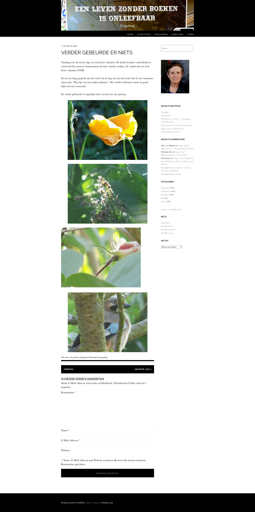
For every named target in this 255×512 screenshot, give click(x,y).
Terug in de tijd (174, 174)
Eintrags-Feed (166, 226)
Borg (163, 167)
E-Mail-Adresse (70, 440)
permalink (103, 357)
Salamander (166, 115)
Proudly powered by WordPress (73, 502)
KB (162, 198)
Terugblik (165, 112)
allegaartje (144, 34)
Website (65, 450)
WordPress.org (167, 233)
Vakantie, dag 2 (143, 369)
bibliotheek (161, 34)
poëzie (190, 34)
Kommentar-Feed (168, 229)
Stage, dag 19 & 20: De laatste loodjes (177, 125)
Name (65, 430)
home (130, 34)
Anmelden (165, 222)
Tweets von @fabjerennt (171, 209)
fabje (75, 46)
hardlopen (177, 34)
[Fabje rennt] (127, 29)
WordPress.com (107, 502)
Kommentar (68, 392)
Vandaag (68, 369)
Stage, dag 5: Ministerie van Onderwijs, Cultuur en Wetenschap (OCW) (177, 161)
